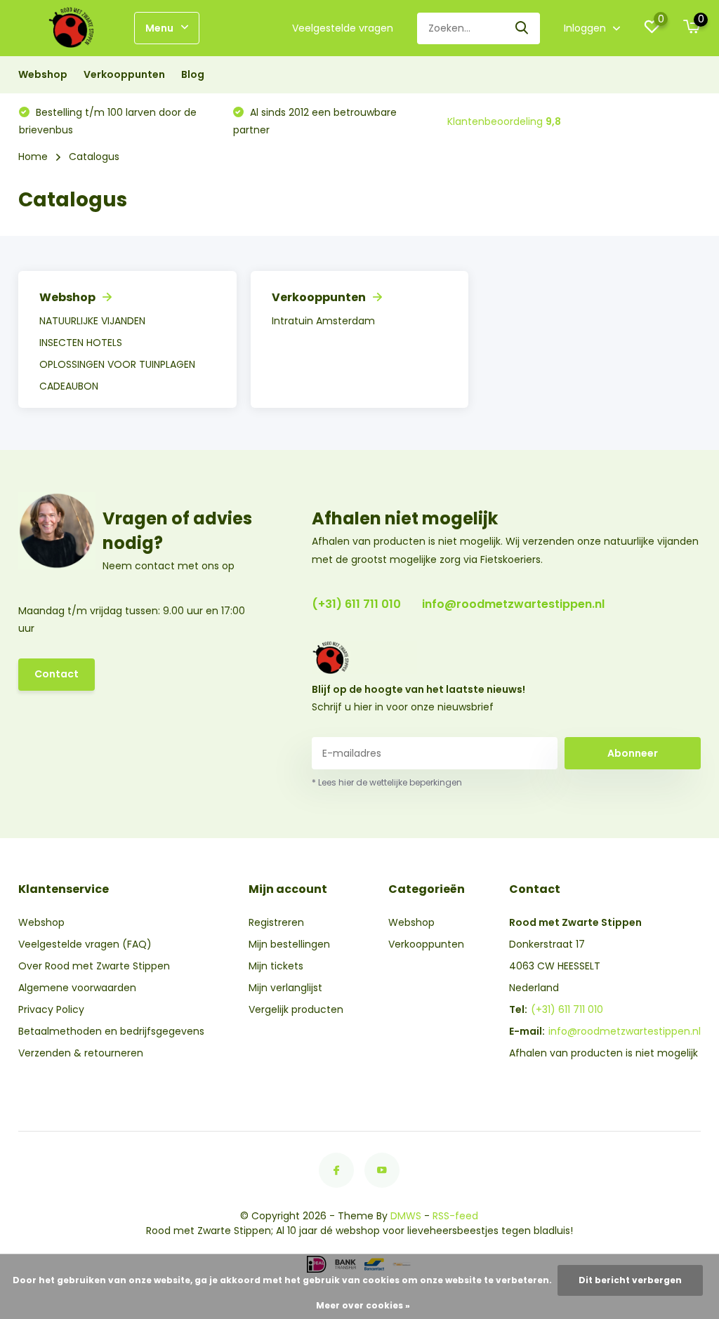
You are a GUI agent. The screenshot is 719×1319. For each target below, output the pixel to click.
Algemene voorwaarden (77, 988)
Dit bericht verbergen (630, 1280)
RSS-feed (455, 1216)
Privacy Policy (51, 1009)
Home (33, 157)
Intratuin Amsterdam (323, 321)
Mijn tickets (276, 966)
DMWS (405, 1216)
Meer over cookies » (363, 1305)
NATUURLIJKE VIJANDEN (92, 321)
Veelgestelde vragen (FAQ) (85, 944)
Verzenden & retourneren (80, 1053)
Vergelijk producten (296, 1009)
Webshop (42, 74)
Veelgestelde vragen (342, 28)
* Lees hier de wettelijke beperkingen (387, 782)
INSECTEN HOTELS (80, 343)
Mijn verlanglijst (285, 988)
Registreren (276, 922)
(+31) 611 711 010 (356, 604)
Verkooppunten (124, 74)
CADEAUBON (68, 386)
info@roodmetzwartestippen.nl (513, 604)
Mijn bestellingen (289, 944)
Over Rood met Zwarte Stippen (94, 966)
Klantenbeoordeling (504, 121)
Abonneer (632, 753)
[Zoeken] (522, 28)
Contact (56, 674)
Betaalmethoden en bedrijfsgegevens (111, 1031)
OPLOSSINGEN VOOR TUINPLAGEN (117, 364)
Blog (192, 74)
